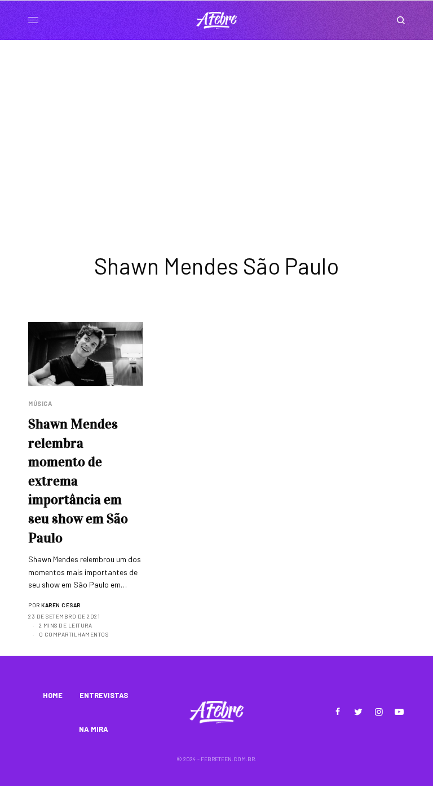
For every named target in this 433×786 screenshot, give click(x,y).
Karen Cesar (61, 605)
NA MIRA (93, 729)
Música (40, 403)
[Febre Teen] (216, 20)
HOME (53, 695)
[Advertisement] (216, 125)
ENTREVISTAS (103, 695)
